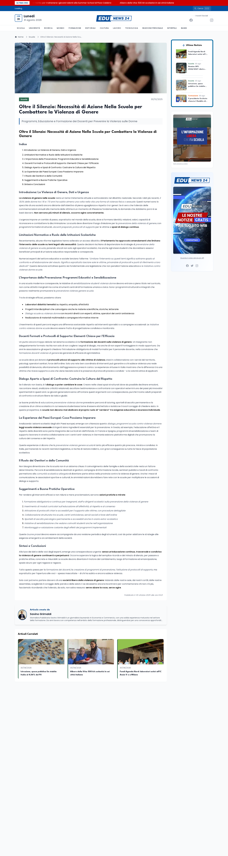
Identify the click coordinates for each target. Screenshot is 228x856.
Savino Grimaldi (40, 614)
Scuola (21, 28)
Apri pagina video (180, 164)
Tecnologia (131, 28)
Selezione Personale (152, 28)
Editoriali (90, 28)
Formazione (75, 28)
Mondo (60, 28)
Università (34, 28)
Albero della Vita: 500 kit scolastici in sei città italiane (118, 2)
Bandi (184, 28)
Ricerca (48, 28)
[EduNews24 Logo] (114, 18)
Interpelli (172, 28)
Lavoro (117, 28)
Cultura (104, 28)
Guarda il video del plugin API (192, 258)
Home (20, 37)
